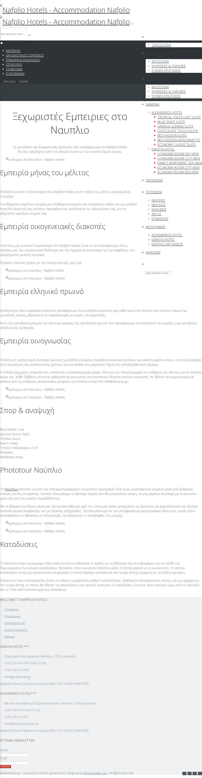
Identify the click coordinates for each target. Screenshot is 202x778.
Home (23, 81)
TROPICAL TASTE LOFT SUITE (179, 117)
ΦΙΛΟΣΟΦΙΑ (160, 61)
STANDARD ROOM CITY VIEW (178, 158)
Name (4, 750)
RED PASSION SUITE (172, 135)
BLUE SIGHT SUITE (171, 121)
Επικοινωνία (12, 616)
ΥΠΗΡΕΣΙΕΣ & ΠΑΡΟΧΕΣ (169, 66)
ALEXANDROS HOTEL (160, 53)
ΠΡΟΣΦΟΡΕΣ (154, 180)
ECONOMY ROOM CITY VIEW (178, 167)
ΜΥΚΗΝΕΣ (159, 209)
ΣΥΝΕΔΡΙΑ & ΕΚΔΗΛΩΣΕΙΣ (23, 60)
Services (9, 81)
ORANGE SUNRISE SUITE (175, 126)
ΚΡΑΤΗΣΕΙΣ (153, 252)
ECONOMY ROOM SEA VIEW (177, 172)
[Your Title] (190, 773)
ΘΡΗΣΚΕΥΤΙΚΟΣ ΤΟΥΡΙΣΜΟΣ (25, 55)
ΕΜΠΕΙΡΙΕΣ (13, 51)
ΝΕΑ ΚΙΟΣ (159, 205)
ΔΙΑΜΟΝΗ (152, 104)
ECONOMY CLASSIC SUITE (176, 144)
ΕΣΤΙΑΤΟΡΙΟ (14, 64)
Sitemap (9, 637)
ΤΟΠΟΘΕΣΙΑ (154, 192)
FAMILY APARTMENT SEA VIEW (179, 163)
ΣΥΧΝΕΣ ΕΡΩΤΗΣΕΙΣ (166, 70)
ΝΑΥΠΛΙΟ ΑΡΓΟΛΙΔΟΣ (167, 244)
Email (3, 758)
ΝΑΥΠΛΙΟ (158, 200)
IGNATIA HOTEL (156, 79)
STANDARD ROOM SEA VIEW (178, 153)
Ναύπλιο (11, 489)
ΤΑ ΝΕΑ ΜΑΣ (14, 69)
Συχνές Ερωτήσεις (16, 630)
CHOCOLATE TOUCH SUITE (177, 131)
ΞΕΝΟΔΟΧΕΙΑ (161, 45)
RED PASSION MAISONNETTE (178, 140)
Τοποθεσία (11, 609)
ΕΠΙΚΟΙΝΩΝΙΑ (15, 74)
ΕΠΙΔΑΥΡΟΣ (160, 218)
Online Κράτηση (14, 623)
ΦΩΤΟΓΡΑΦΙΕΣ (155, 227)
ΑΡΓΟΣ (156, 214)
